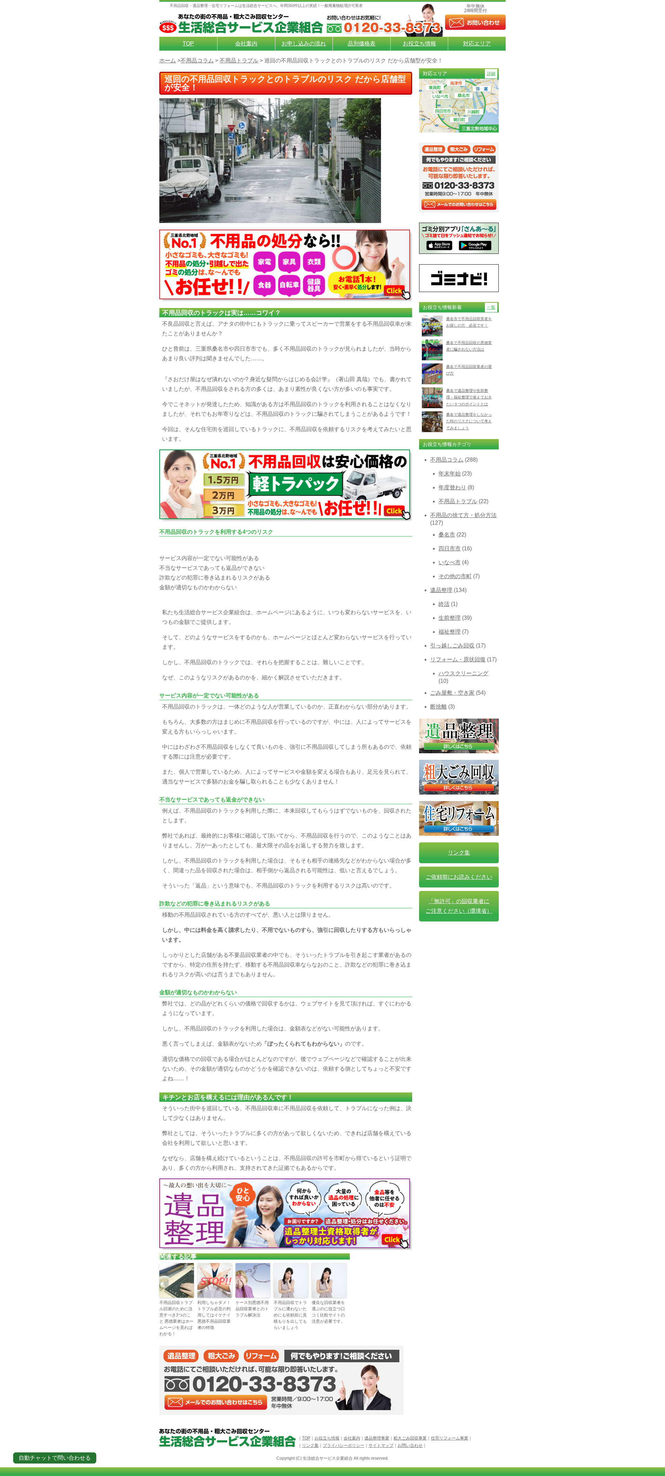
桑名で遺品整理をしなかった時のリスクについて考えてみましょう (469, 421)
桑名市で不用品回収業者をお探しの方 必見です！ (469, 322)
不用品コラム (446, 460)
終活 (444, 604)
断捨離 (438, 707)
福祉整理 (449, 632)
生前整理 (449, 618)
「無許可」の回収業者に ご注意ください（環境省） (459, 906)
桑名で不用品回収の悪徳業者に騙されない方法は (469, 346)
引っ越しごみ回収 (452, 646)
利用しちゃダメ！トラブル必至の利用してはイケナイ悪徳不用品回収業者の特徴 (214, 1315)
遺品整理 (441, 590)
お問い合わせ (410, 1445)
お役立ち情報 (419, 43)
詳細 (491, 73)
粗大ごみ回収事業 (410, 1438)
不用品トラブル (457, 501)
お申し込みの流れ (304, 43)
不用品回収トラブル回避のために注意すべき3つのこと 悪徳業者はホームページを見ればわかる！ (176, 1318)
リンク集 (459, 853)
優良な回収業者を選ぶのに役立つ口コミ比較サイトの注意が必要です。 (328, 1312)
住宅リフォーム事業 (449, 1438)
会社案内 (246, 43)
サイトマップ (381, 1445)
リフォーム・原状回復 (458, 659)
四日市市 (449, 548)
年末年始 (449, 474)
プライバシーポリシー (343, 1445)
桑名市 (446, 535)
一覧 (491, 307)
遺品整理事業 (376, 1438)
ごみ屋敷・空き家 (452, 693)
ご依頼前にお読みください (459, 877)
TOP (188, 43)
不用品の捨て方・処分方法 (463, 515)
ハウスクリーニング (463, 673)
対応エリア (477, 43)
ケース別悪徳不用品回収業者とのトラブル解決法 (252, 1309)
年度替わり (452, 487)
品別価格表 (361, 43)
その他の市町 (455, 576)
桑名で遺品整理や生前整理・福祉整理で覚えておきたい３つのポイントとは (469, 397)
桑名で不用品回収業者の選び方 (469, 369)
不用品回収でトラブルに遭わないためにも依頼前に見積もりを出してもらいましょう (290, 1315)
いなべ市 (449, 562)
